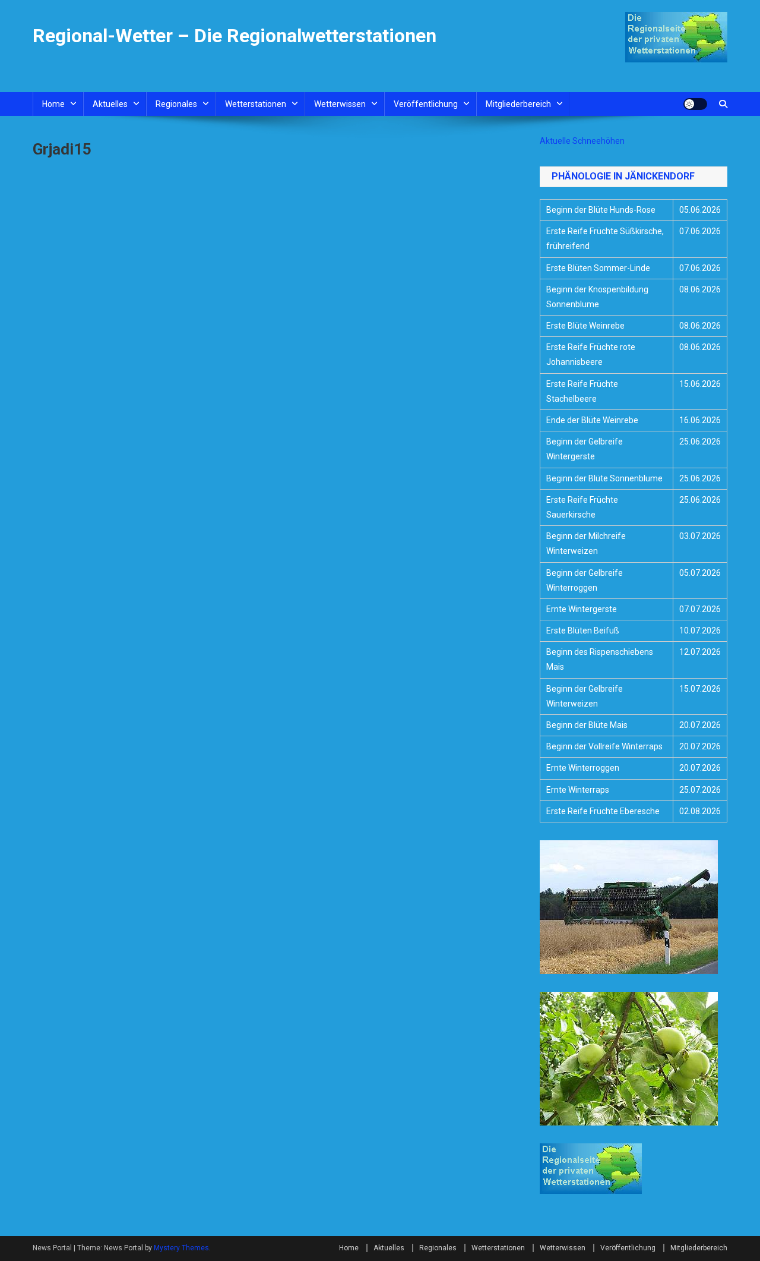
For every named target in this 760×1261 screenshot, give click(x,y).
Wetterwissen (340, 104)
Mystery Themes (181, 1248)
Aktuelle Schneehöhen (582, 141)
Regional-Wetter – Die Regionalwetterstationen (234, 35)
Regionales (176, 104)
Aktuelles (110, 104)
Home (53, 104)
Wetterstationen (255, 104)
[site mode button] (695, 104)
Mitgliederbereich (518, 104)
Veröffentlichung (426, 104)
